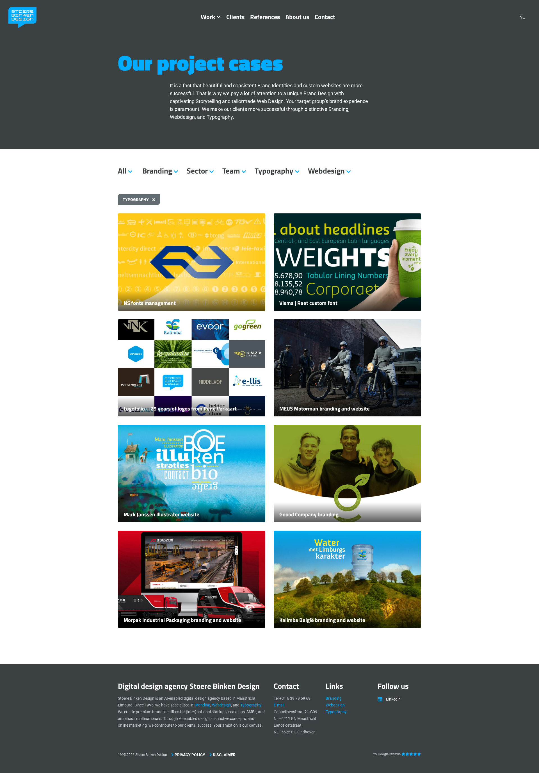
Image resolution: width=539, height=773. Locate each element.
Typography (136, 199)
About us (297, 17)
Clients (235, 17)
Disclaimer (224, 755)
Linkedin (393, 699)
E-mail (279, 705)
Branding (202, 705)
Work (208, 17)
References (265, 17)
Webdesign (221, 705)
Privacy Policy (189, 755)
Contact (325, 17)
